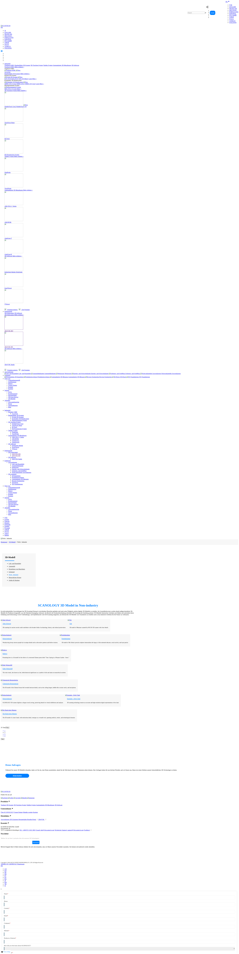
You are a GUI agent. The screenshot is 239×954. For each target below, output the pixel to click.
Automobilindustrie (17, 466)
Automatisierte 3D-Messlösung (62, 65)
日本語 (231, 17)
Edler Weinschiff (8, 668)
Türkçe (232, 21)
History (10, 383)
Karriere (10, 388)
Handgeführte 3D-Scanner (22, 65)
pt (5, 875)
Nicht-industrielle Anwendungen (21, 472)
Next (2, 739)
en (5, 870)
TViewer (14, 449)
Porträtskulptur (66, 638)
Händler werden (28, 812)
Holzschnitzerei (7, 638)
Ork (71, 623)
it (5, 886)
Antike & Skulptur (14, 580)
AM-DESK (15, 439)
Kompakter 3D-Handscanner (20, 419)
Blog (9, 407)
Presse (10, 404)
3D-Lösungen (12, 474)
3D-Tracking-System (37, 65)
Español (232, 13)
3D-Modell (12, 542)
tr (5, 884)
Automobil (12, 566)
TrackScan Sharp (17, 425)
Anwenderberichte (13, 402)
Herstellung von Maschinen (17, 569)
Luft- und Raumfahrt (18, 464)
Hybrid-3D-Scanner (18, 417)
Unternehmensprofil (14, 380)
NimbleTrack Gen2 (17, 424)
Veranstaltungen (13, 405)
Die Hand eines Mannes (10, 714)
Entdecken (7, 461)
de (5, 874)
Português (233, 12)
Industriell (7, 63)
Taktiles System (47, 65)
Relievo (5, 653)
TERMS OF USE (6, 864)
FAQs (10, 392)
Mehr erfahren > (19, 67)
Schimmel (12, 572)
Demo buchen (17, 775)
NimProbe (15, 432)
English (232, 7)
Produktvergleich (12, 309)
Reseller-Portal (31, 819)
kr (5, 882)
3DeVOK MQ (16, 454)
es (5, 877)
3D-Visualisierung (17, 484)
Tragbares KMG (9, 65)
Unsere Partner (12, 385)
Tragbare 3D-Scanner (7, 805)
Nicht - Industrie (13, 575)
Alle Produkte (25, 309)
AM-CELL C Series (18, 437)
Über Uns (7, 378)
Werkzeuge (15, 467)
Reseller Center (220, 12)
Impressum (21, 864)
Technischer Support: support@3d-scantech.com (69, 830)
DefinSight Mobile (17, 445)
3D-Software (75, 65)
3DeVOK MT (16, 455)
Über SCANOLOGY (7, 812)
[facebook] (4, 798)
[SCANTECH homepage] (5, 25)
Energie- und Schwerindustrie (21, 469)
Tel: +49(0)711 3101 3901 (27, 830)
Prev (7, 727)
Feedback (87, 830)
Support (6, 390)
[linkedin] (24, 798)
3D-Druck (15, 482)
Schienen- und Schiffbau (19, 471)
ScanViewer (15, 447)
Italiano (232, 22)
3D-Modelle (11, 399)
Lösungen (7, 375)
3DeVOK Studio (17, 459)
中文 (230, 5)
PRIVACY (14, 864)
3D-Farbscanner (9, 313)
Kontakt (212, 12)
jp (5, 881)
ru (5, 879)
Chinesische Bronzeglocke (10, 683)
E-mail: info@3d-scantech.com (45, 830)
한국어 (231, 19)
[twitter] (11, 798)
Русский (232, 15)
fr (5, 872)
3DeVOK (41, 819)
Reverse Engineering (18, 481)
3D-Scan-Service (13, 397)
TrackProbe (15, 434)
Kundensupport (12, 394)
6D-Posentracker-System (19, 429)
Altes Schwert (7, 623)
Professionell (8, 311)
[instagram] (30, 798)
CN (5, 869)
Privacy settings (6, 951)
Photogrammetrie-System (19, 420)
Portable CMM (12, 412)
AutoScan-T (15, 440)
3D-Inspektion (16, 476)
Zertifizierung (12, 382)
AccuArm (15, 413)
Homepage (4, 542)
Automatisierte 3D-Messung (20, 479)
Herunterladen (12, 395)
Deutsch (232, 10)
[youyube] (17, 798)
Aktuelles (7, 400)
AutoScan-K (15, 442)
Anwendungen (8, 372)
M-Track (14, 427)
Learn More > (32, 79)
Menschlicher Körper (15, 577)
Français (233, 8)
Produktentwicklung (18, 477)
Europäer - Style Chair (73, 699)
